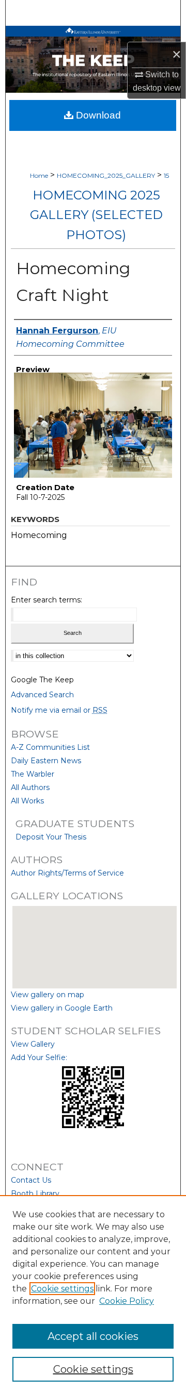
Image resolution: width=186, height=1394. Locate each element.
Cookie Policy (126, 1301)
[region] (93, 1294)
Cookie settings (62, 1289)
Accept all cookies (93, 1336)
